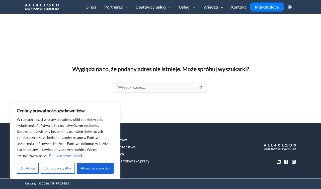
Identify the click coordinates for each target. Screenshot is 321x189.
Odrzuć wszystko (58, 168)
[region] (65, 140)
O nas (91, 7)
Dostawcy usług (151, 7)
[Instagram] (293, 161)
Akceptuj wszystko (95, 168)
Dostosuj (28, 168)
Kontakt (238, 7)
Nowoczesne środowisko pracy (124, 161)
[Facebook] (286, 161)
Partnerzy (113, 7)
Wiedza (210, 7)
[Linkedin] (278, 161)
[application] (125, 7)
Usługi (185, 7)
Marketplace (267, 7)
